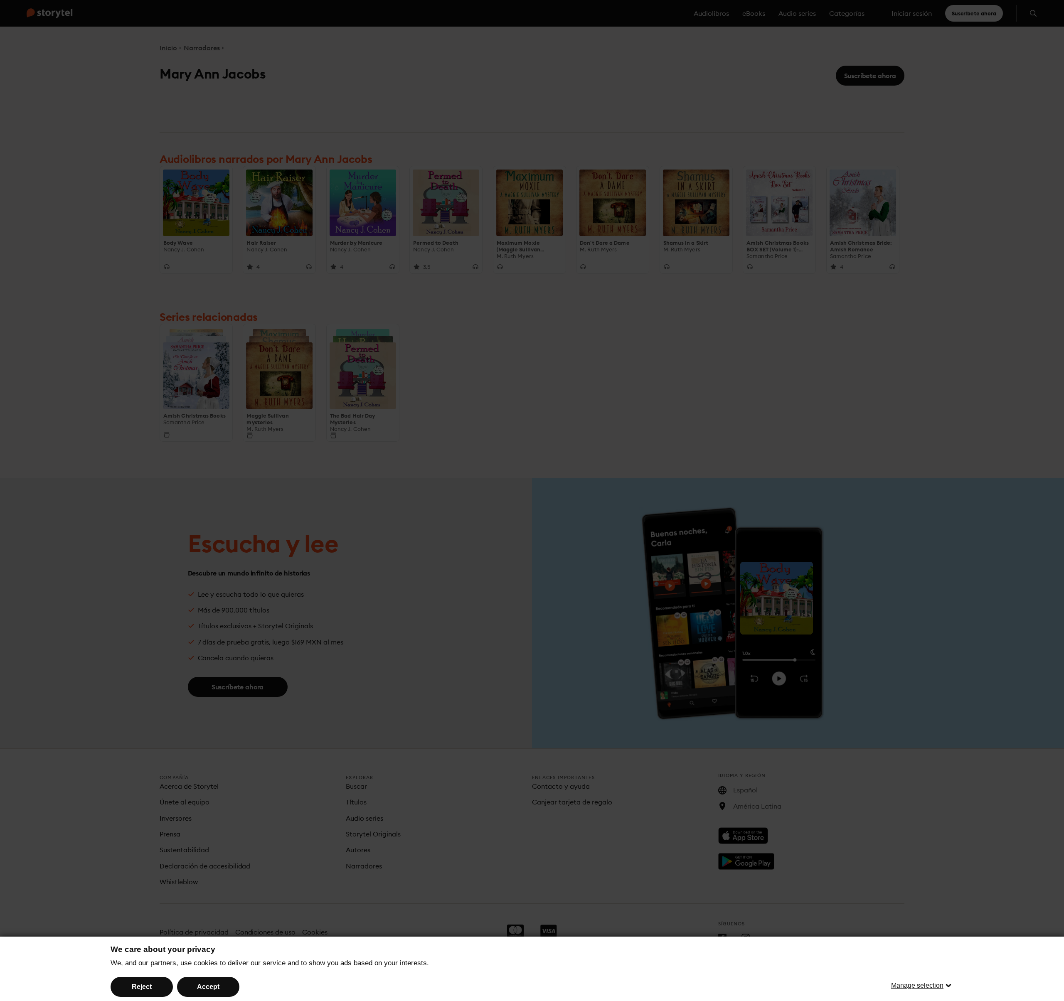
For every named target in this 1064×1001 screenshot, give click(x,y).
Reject (142, 986)
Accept (208, 986)
